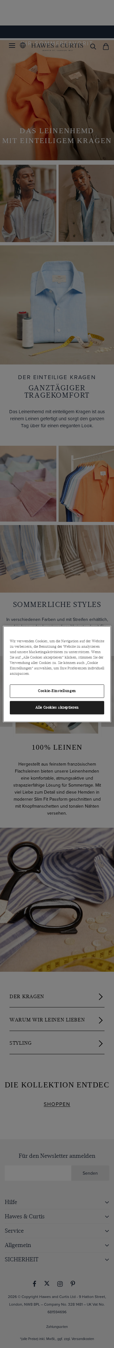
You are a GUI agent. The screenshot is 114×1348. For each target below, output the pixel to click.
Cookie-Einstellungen (57, 691)
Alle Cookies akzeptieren (57, 707)
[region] (57, 674)
